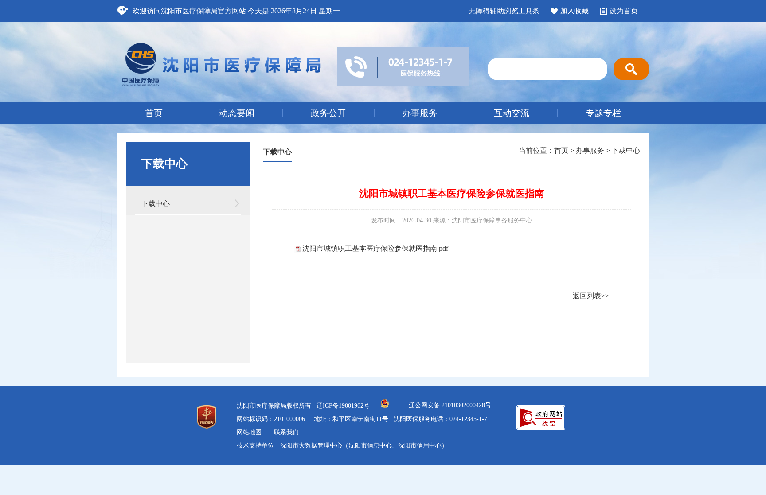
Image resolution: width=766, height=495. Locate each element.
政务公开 (328, 113)
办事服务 (420, 113)
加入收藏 (574, 11)
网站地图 (249, 432)
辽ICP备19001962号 (343, 405)
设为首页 (624, 11)
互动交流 (511, 113)
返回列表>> (591, 296)
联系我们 (286, 432)
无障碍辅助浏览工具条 (504, 11)
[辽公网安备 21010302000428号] (384, 405)
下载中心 (155, 203)
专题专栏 (603, 113)
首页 (154, 113)
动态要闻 (236, 113)
